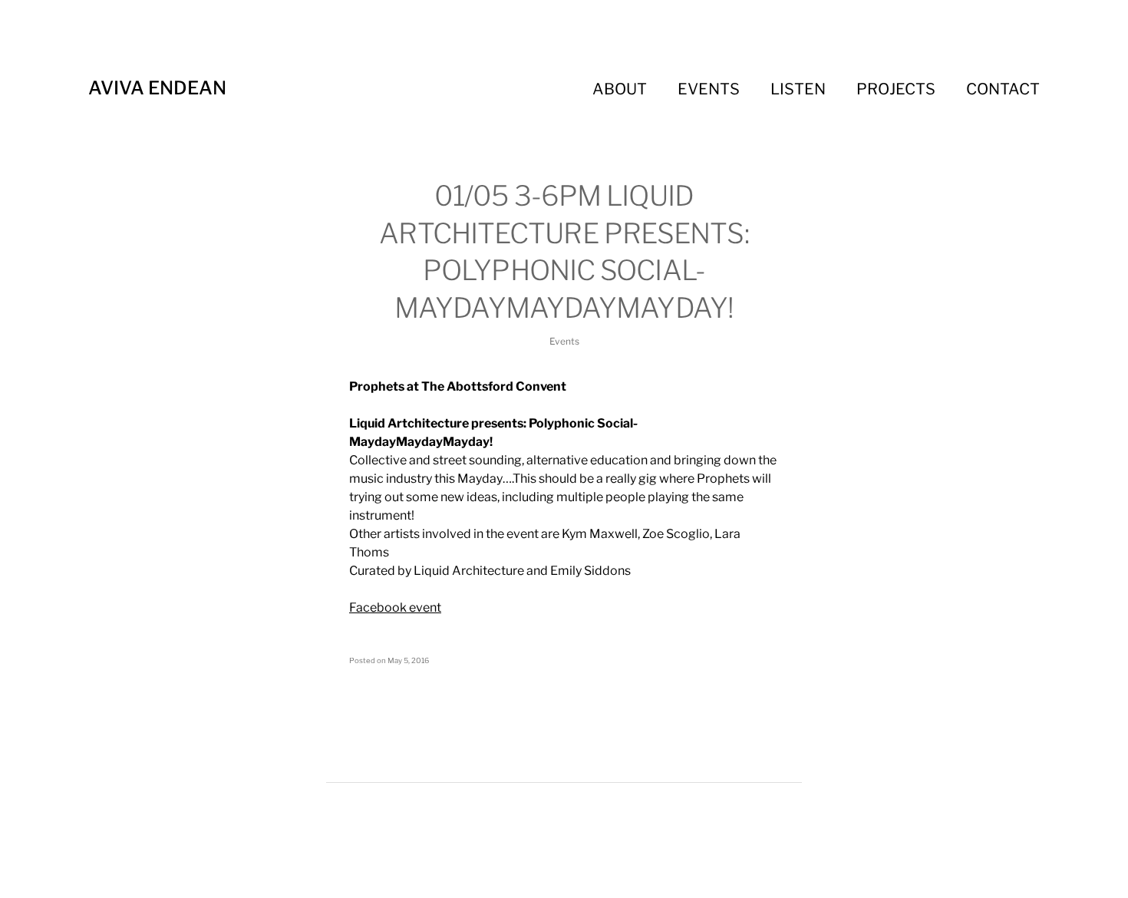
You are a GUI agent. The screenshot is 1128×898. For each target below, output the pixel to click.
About (619, 89)
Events (709, 89)
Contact (1003, 89)
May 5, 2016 (408, 660)
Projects (895, 89)
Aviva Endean (157, 88)
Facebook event (395, 607)
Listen (798, 89)
